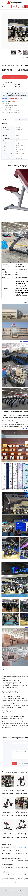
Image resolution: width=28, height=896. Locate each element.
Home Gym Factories (7, 874)
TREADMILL (18, 850)
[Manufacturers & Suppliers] (14, 2)
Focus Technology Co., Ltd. (18, 890)
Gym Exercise (6, 882)
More (2, 884)
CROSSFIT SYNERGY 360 (21, 853)
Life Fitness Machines (8, 867)
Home (2, 10)
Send (14, 763)
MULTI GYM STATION (6, 853)
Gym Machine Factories (8, 878)
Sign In (3, 112)
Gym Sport (19, 878)
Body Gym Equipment (17, 882)
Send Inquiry (14, 77)
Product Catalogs (22, 847)
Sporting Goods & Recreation (11, 10)
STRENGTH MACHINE (6, 850)
